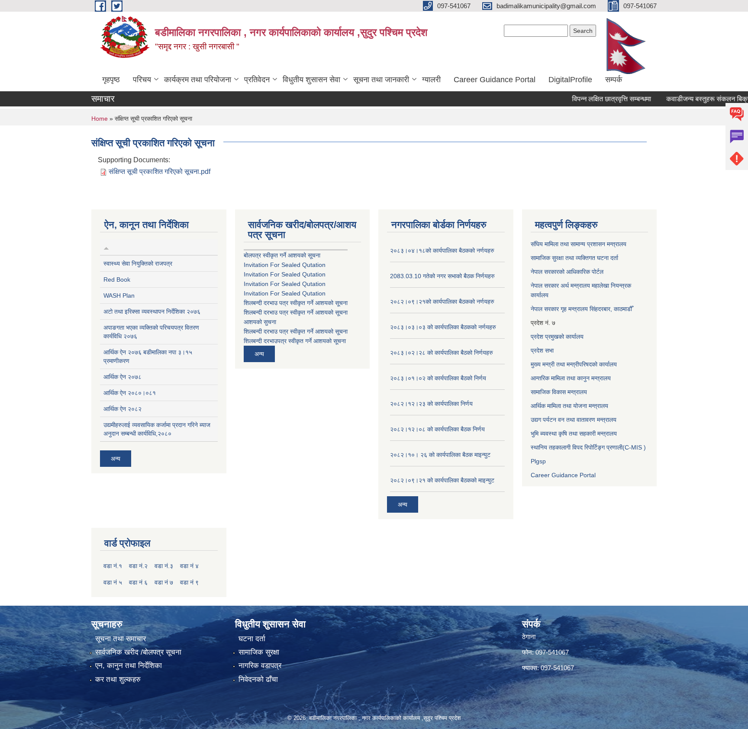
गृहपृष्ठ (111, 79)
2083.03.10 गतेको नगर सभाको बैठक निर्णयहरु (442, 276)
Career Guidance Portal (494, 79)
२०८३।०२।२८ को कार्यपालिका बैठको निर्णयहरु (441, 352)
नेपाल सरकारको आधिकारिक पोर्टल (567, 271)
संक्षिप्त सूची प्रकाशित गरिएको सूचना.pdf (159, 171)
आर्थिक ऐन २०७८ (122, 376)
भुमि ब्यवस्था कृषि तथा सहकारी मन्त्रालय (574, 433)
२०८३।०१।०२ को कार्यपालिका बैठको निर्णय (438, 378)
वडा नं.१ (112, 565)
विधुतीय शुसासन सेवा (311, 79)
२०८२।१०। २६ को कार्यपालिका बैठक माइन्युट (440, 454)
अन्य (115, 458)
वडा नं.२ (138, 565)
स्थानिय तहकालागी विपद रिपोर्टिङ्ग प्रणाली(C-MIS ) (588, 447)
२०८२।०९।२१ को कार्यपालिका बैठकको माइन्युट (442, 480)
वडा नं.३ (164, 565)
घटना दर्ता (252, 639)
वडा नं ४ (189, 565)
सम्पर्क (613, 79)
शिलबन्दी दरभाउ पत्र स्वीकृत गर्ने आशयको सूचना (296, 302)
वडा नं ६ (138, 582)
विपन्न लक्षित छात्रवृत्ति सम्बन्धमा (598, 99)
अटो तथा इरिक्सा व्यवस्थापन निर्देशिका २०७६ (151, 311)
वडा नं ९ (189, 582)
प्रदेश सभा (542, 350)
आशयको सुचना (260, 321)
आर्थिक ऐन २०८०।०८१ (129, 392)
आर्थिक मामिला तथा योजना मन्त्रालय (569, 405)
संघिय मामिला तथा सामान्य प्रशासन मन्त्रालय (578, 244)
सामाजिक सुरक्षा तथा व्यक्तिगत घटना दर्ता (574, 257)
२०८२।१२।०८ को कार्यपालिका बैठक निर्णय (437, 429)
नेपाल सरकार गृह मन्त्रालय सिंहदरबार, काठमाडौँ (581, 308)
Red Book (116, 279)
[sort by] (106, 247)
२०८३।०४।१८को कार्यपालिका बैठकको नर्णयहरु (442, 250)
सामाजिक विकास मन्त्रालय (559, 392)
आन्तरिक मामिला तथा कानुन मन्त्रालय (571, 378)
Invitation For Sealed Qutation (285, 264)
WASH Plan (119, 295)
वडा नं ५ (112, 582)
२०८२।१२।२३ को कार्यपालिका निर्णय (431, 403)
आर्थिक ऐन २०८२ (122, 408)
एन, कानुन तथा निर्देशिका (128, 666)
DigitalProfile (570, 79)
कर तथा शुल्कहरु (118, 679)
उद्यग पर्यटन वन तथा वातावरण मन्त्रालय (573, 419)
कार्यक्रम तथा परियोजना (197, 79)
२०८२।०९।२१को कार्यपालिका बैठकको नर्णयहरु (442, 301)
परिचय (142, 79)
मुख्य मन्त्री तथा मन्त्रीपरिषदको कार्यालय (574, 364)
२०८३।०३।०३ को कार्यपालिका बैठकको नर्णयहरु (443, 327)
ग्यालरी (431, 79)
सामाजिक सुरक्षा (259, 652)
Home (99, 118)
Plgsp (538, 461)
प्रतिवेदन (257, 79)
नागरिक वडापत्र (260, 666)
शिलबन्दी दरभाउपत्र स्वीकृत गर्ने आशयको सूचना (295, 340)
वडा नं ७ (164, 582)
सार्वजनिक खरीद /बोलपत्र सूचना (138, 652)
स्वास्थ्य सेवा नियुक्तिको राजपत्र (137, 263)
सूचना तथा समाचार (120, 639)
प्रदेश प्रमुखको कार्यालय (557, 336)
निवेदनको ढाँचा (258, 679)
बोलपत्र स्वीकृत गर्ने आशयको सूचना (282, 255)
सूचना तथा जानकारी (381, 79)
